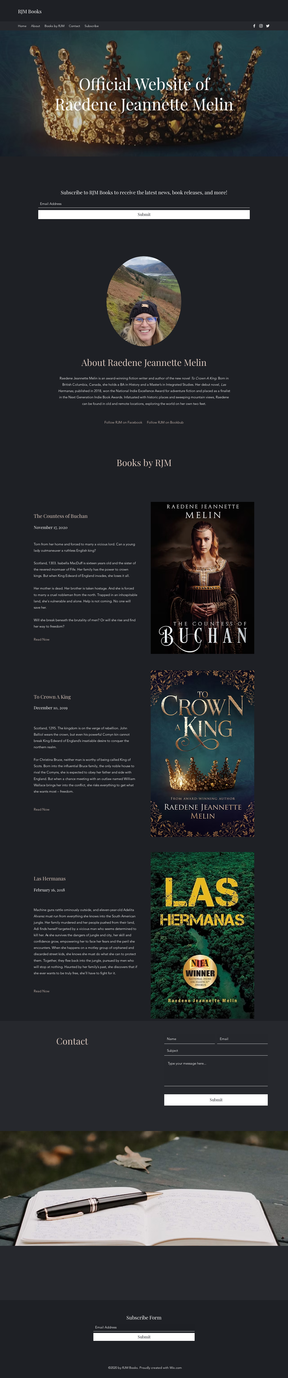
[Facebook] (254, 26)
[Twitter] (268, 26)
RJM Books (30, 11)
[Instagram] (261, 26)
